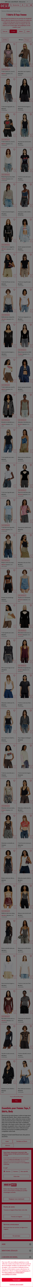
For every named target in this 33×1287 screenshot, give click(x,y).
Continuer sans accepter (16, 1284)
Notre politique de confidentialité (14, 1272)
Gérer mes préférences (22, 1271)
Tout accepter (16, 1280)
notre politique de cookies (9, 1274)
